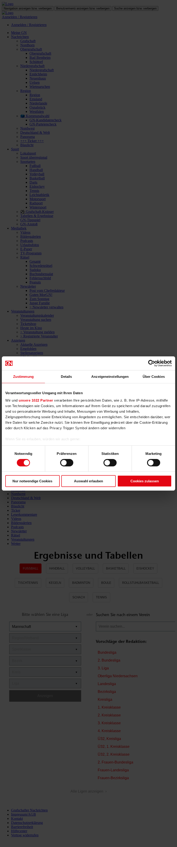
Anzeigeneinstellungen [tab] (110, 377)
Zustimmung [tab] (23, 377)
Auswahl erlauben (88, 481)
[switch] (66, 462)
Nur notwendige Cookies (32, 481)
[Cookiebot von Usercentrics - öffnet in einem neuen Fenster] (151, 363)
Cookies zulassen (144, 481)
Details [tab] (66, 377)
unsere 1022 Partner (36, 400)
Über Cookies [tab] (154, 377)
